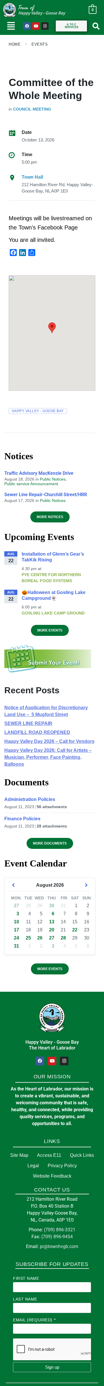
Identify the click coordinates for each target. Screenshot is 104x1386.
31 (16, 946)
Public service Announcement (31, 483)
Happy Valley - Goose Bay (38, 411)
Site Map (19, 1155)
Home (15, 44)
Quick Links (82, 1155)
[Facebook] (27, 26)
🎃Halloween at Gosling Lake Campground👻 (54, 595)
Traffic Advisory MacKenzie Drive (38, 473)
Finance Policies (22, 818)
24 (16, 937)
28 (63, 937)
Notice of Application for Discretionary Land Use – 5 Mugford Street (46, 711)
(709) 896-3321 (59, 1229)
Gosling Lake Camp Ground (53, 613)
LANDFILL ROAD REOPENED (37, 732)
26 (39, 937)
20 (51, 929)
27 (16, 905)
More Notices (50, 517)
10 (16, 921)
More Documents (50, 843)
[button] (11, 25)
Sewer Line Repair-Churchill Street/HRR (45, 494)
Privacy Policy (62, 1165)
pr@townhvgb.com (59, 1246)
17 (16, 929)
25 (28, 937)
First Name (26, 1278)
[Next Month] (86, 885)
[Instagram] (45, 26)
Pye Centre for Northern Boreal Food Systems (51, 577)
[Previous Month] (13, 885)
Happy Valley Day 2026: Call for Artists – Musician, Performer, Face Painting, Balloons (48, 757)
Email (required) (34, 1320)
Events (39, 44)
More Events (49, 630)
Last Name (25, 1299)
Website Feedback (52, 1176)
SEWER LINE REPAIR (28, 723)
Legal (33, 1165)
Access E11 (49, 1155)
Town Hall (32, 177)
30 (51, 905)
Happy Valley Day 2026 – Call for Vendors (49, 741)
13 (51, 921)
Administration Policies (29, 799)
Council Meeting (32, 109)
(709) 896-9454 (57, 1236)
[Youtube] (36, 26)
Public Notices (53, 479)
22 (74, 929)
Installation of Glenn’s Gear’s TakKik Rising (53, 557)
